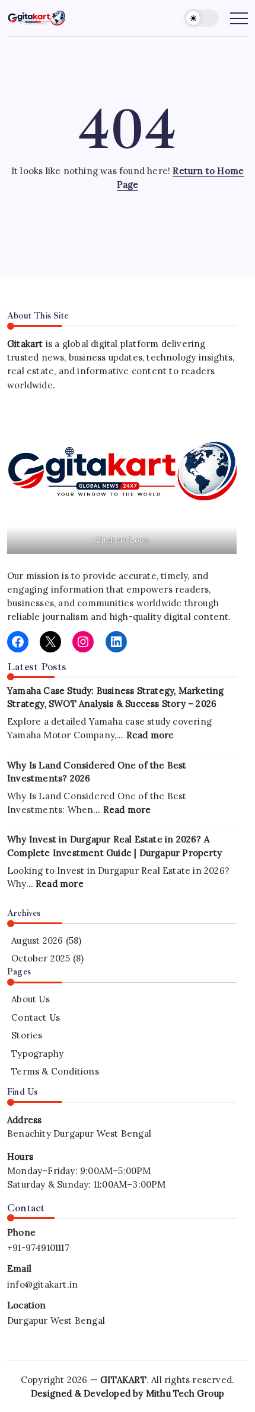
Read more (150, 735)
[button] (201, 18)
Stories (26, 1035)
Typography (37, 1053)
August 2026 (37, 940)
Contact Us (35, 1017)
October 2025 (40, 958)
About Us (30, 999)
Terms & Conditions (55, 1071)
